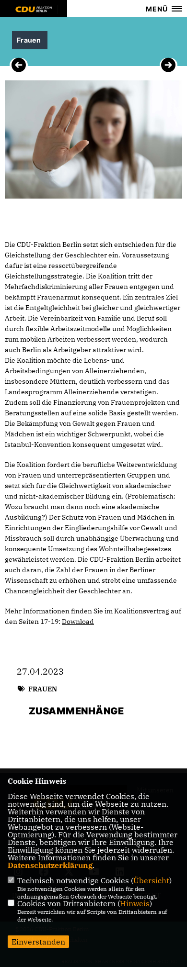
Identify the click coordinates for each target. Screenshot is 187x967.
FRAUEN (42, 689)
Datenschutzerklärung (50, 865)
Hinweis (135, 903)
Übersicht (151, 880)
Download (78, 621)
